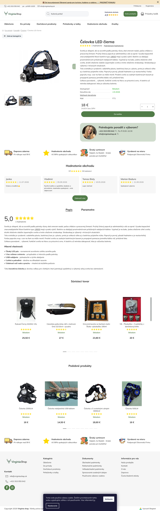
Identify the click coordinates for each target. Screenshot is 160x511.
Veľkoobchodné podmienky (93, 469)
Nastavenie (52, 506)
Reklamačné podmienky (92, 466)
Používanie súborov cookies (93, 476)
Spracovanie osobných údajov (94, 472)
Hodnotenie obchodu (80, 166)
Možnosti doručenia (88, 95)
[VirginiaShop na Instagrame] (12, 487)
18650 (113, 57)
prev (6, 322)
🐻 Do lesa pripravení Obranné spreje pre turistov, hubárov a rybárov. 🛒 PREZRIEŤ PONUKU (79, 2)
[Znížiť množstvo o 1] (142, 106)
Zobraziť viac (80, 198)
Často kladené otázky (130, 476)
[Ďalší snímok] (74, 66)
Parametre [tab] (87, 209)
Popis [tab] (69, 209)
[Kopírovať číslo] (116, 131)
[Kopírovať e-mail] (118, 134)
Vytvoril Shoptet (149, 508)
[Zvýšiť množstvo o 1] (153, 106)
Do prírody (47, 466)
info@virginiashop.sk (47, 6)
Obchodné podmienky (91, 462)
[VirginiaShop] (16, 461)
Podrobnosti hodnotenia (113, 46)
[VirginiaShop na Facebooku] (6, 487)
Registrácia (150, 6)
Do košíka (118, 114)
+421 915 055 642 (13, 6)
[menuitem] (10, 24)
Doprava (124, 472)
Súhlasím (109, 499)
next (154, 322)
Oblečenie (47, 462)
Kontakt (124, 466)
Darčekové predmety (51, 469)
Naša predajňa (130, 14)
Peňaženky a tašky (51, 472)
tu (94, 500)
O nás (123, 469)
